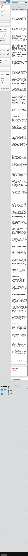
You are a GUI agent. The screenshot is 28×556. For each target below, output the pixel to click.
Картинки (2, 15)
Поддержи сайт (3, 18)
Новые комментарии (4, 68)
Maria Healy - (2, 36)
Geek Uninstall (2, 33)
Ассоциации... (2, 62)
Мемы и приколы (2, 29)
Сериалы (2, 14)
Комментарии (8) (3, 88)
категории (19, 7)
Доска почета (16, 387)
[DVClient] (11, 387)
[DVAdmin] (8, 393)
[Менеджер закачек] (8, 392)
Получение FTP (9, 384)
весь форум (2, 65)
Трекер (11, 0)
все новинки (2, 43)
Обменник (20, 0)
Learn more (6, 553)
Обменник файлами (3, 8)
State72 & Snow (2, 38)
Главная (4, 0)
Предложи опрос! (7, 88)
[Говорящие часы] (8, 390)
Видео (17, 0)
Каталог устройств (17, 384)
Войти (9, 2)
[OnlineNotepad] (8, 387)
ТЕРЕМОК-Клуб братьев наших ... (4, 60)
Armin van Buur (2, 35)
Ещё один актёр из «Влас (4, 50)
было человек (20, 379)
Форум (23, 0)
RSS (20, 7)
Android (14, 0)
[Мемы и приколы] (10, 387)
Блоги (15, 385)
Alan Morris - (2, 40)
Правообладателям (14, 400)
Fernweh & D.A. (2, 37)
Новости (8, 0)
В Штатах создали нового (4, 54)
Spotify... (2, 34)
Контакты (14, 401)
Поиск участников (16, 386)
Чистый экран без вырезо (4, 49)
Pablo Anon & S (2, 31)
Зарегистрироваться (15, 2)
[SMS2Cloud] (8, 388)
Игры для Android (3, 10)
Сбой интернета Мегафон (4, 53)
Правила (22, 384)
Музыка (2, 12)
